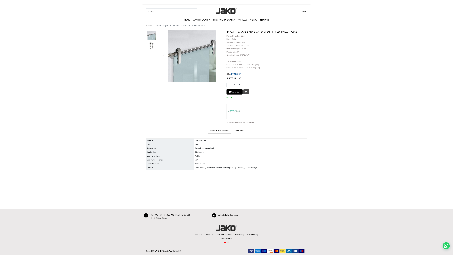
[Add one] (239, 85)
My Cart (265, 20)
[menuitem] (187, 20)
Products (149, 26)
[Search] (194, 10)
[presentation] (163, 56)
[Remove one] (229, 85)
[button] (246, 91)
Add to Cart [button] (235, 92)
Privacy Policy (226, 239)
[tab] (219, 130)
